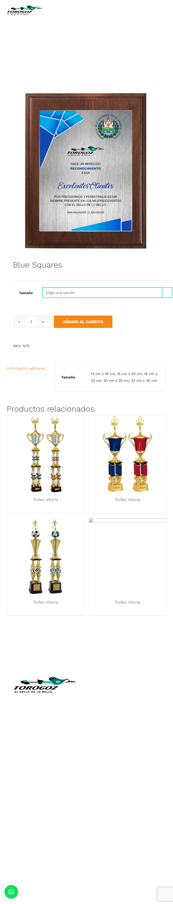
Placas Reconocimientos (44, 805)
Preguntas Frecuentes (128, 758)
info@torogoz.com (45, 734)
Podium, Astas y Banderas (44, 845)
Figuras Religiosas (128, 718)
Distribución (128, 732)
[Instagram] (124, 779)
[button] (11, 892)
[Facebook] (116, 779)
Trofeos (45, 792)
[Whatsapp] (132, 779)
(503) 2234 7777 (49, 724)
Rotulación (45, 838)
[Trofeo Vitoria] (45, 419)
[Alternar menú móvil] (164, 7)
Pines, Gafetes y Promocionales (44, 825)
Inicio (128, 692)
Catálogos (128, 712)
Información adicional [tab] (26, 368)
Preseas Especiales (44, 818)
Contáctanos (128, 738)
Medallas (45, 798)
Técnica (128, 705)
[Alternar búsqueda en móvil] (156, 7)
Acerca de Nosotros (128, 698)
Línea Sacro (128, 725)
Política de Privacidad (128, 752)
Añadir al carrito (83, 321)
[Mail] (140, 779)
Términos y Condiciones (128, 745)
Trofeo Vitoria (45, 499)
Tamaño (26, 293)
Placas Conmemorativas (45, 812)
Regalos (45, 832)
